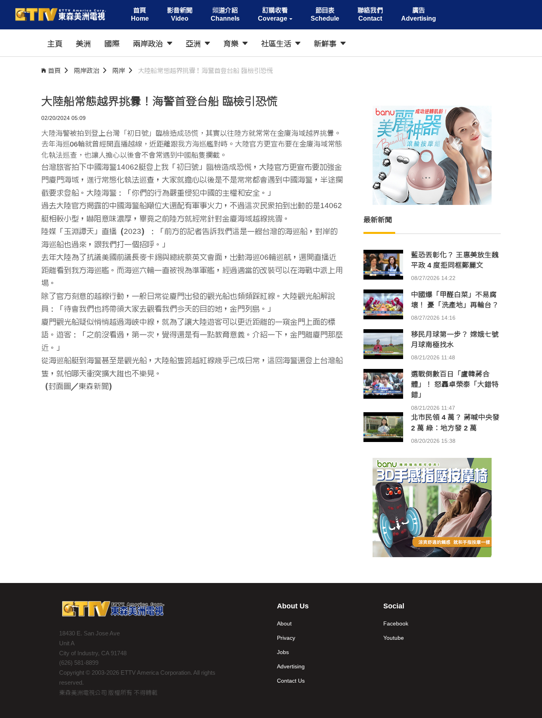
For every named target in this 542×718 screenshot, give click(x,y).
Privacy (286, 638)
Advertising (291, 666)
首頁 (54, 70)
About (284, 623)
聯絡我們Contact (370, 14)
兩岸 (118, 70)
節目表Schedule (325, 14)
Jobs (283, 652)
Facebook (395, 623)
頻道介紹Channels (225, 14)
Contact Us (291, 680)
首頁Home (140, 14)
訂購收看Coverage (273, 14)
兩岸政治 (86, 70)
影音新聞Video (179, 14)
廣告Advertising (418, 14)
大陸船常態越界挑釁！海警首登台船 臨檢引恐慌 (205, 70)
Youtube (393, 638)
